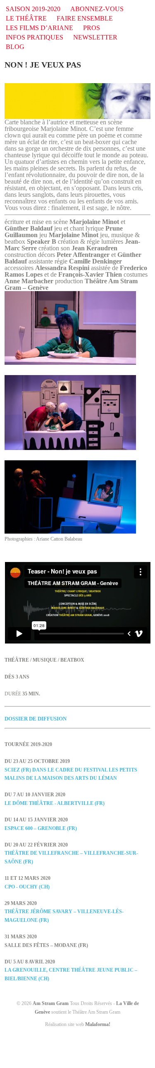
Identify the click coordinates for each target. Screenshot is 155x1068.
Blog (15, 46)
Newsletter (95, 37)
